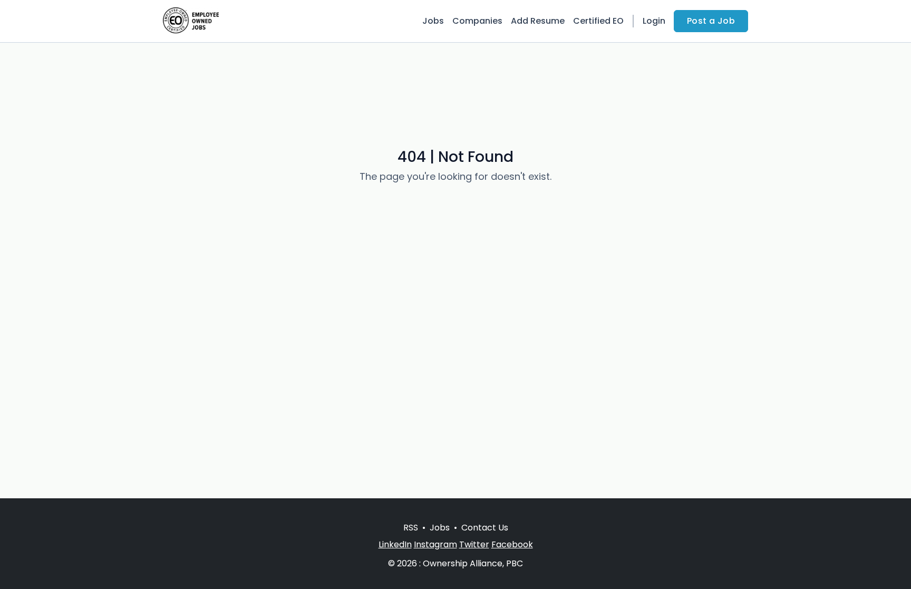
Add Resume (538, 21)
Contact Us (484, 528)
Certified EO (598, 21)
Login (654, 21)
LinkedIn (395, 544)
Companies (477, 21)
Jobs (433, 21)
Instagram (435, 544)
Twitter (474, 544)
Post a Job (711, 21)
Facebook (512, 544)
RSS (410, 528)
